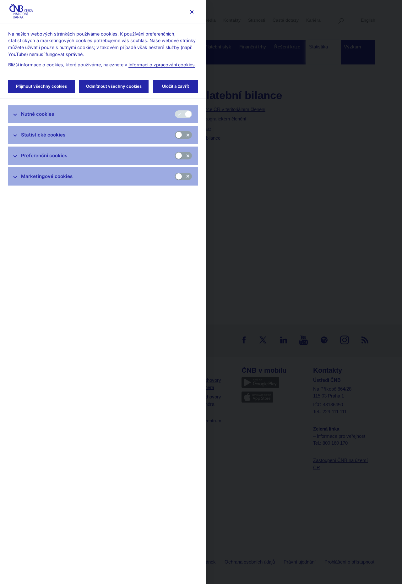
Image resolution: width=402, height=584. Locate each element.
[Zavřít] (192, 12)
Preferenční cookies (44, 156)
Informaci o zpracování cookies (161, 64)
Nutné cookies (37, 114)
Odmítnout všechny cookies (114, 86)
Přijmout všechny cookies (41, 86)
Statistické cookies (43, 135)
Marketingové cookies (47, 176)
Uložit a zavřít (175, 86)
